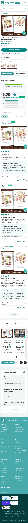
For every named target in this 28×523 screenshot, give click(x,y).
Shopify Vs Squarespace (20, 450)
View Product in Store (14, 50)
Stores (2, 490)
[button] (21, 362)
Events (2, 464)
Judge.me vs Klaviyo (19, 468)
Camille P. (7, 122)
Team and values (5, 479)
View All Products (8, 362)
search (25, 8)
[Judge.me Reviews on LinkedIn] (13, 421)
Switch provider (18, 470)
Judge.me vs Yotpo (19, 464)
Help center (3, 468)
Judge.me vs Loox (19, 461)
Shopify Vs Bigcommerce (20, 444)
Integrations (3, 436)
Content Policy (5, 520)
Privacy (9, 519)
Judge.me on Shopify (19, 442)
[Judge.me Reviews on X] (9, 421)
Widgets (3, 434)
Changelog (3, 472)
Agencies (3, 466)
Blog (2, 461)
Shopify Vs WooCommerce (18, 447)
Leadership (3, 481)
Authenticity (14, 519)
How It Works (14, 409)
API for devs (4, 470)
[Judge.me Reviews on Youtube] (16, 421)
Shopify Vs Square (19, 453)
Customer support (5, 444)
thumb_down (24, 180)
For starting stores (19, 429)
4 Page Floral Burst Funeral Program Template (11, 38)
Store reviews (4, 429)
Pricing (2, 442)
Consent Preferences (21, 520)
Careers (3, 483)
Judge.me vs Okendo (19, 466)
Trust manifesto (4, 451)
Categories (3, 492)
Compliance (20, 519)
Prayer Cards (4, 13)
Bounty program (18, 480)
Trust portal (3, 449)
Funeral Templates (17, 53)
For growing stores (19, 431)
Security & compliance (6, 447)
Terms (4, 519)
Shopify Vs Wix (18, 455)
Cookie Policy (13, 520)
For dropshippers (18, 427)
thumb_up (18, 180)
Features (3, 431)
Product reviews (4, 427)
